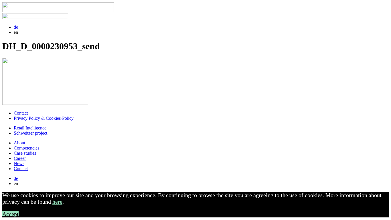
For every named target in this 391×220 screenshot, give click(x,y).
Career (20, 158)
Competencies (26, 148)
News (19, 163)
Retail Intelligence (30, 127)
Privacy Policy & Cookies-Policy (44, 118)
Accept (10, 214)
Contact (21, 113)
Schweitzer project (30, 133)
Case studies (25, 153)
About (19, 142)
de (16, 27)
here (57, 202)
